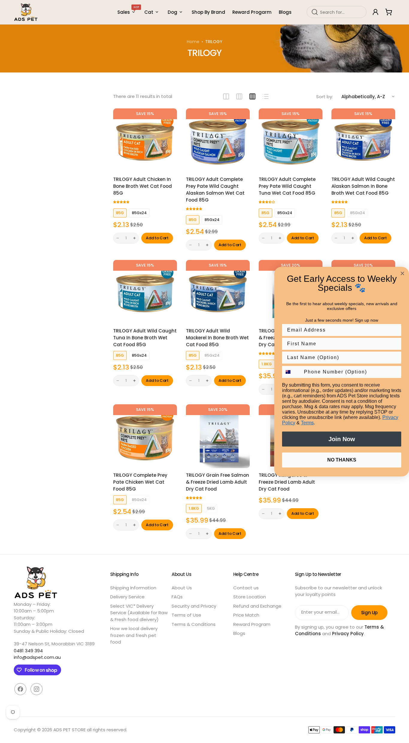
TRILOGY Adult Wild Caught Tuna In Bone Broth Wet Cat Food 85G (145, 338)
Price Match (246, 615)
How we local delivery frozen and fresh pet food (133, 635)
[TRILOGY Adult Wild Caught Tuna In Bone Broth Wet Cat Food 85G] (145, 292)
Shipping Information (133, 588)
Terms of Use (186, 615)
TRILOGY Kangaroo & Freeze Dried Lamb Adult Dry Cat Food (287, 482)
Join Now (341, 439)
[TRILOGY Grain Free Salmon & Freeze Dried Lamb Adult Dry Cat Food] (218, 436)
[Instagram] (36, 689)
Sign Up (369, 612)
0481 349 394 (28, 650)
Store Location (249, 597)
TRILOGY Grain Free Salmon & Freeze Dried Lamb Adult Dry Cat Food (217, 482)
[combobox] (336, 12)
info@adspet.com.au (37, 657)
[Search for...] (314, 12)
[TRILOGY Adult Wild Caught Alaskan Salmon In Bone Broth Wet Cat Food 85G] (363, 140)
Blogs (239, 633)
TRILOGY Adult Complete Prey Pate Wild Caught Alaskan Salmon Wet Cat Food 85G (215, 189)
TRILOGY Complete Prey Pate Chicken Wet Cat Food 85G (140, 482)
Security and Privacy (194, 606)
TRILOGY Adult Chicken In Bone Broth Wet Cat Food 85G (142, 186)
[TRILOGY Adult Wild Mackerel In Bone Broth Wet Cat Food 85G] (218, 292)
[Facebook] (20, 689)
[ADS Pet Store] (26, 12)
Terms (307, 422)
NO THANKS (341, 459)
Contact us (246, 588)
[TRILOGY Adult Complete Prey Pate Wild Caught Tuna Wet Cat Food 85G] (290, 140)
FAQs (177, 597)
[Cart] (388, 12)
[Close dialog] (402, 273)
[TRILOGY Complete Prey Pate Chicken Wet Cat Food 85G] (145, 436)
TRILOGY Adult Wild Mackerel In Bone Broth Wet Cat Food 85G (217, 338)
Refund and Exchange (257, 606)
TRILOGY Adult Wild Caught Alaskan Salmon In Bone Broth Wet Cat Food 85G (363, 186)
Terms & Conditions (194, 624)
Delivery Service (127, 597)
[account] (375, 12)
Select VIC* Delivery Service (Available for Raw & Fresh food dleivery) (139, 613)
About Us (182, 588)
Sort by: (324, 96)
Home (193, 42)
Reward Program (251, 624)
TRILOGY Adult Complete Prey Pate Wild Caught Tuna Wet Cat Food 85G (287, 186)
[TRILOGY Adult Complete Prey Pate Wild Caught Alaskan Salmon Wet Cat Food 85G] (218, 140)
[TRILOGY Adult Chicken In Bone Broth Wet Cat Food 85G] (145, 140)
